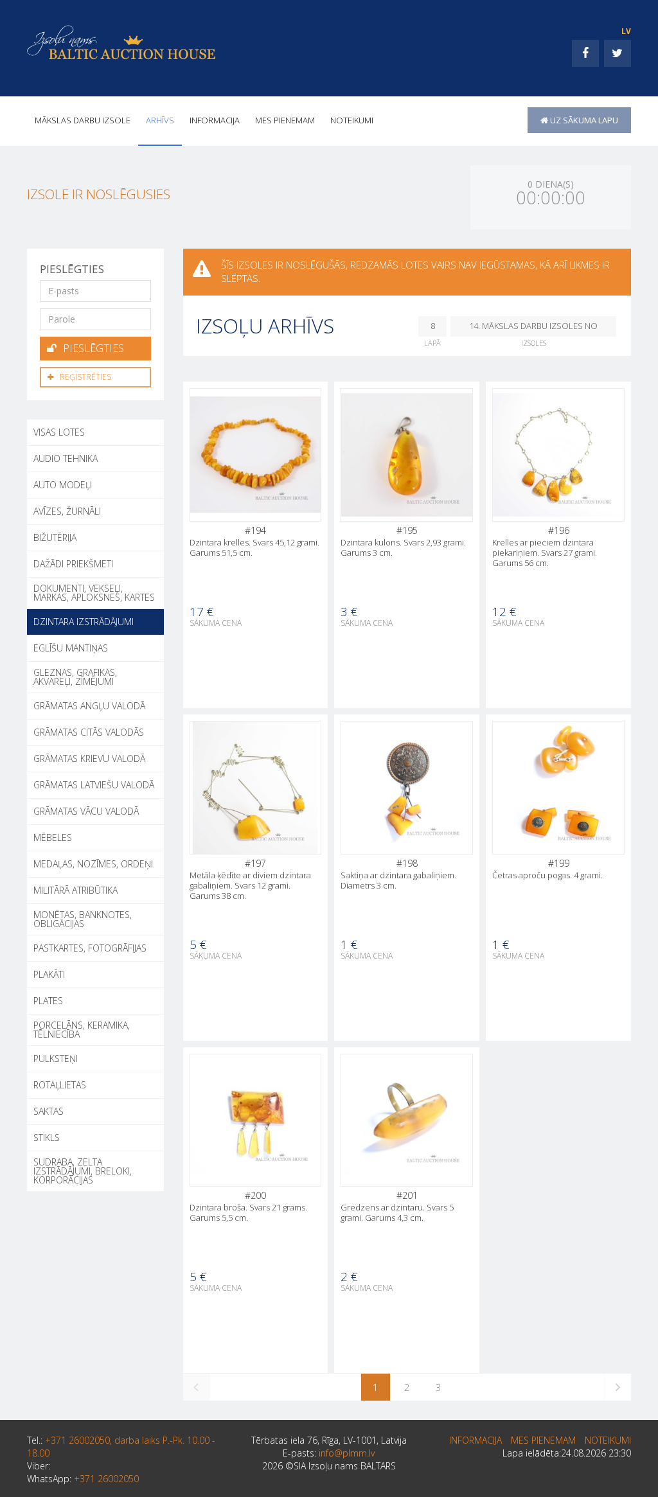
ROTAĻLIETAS (59, 1085)
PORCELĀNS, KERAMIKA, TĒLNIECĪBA (81, 1029)
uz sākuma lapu (583, 120)
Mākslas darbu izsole (82, 120)
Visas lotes (59, 432)
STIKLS (46, 1137)
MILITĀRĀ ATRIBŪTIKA (75, 890)
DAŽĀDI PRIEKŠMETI (73, 564)
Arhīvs (160, 120)
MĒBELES (52, 837)
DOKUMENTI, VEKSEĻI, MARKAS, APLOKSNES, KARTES (94, 592)
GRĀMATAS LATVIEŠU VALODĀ (93, 785)
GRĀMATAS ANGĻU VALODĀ (89, 706)
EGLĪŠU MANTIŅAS (70, 648)
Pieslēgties (93, 348)
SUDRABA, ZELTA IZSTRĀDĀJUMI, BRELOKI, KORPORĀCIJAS (82, 1171)
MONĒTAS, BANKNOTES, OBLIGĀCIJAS (82, 919)
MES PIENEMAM (285, 120)
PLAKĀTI (49, 974)
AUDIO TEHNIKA (65, 458)
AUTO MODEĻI (62, 485)
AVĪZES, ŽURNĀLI (67, 511)
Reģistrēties (85, 376)
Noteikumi (351, 120)
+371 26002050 (106, 1479)
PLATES (48, 1001)
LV (626, 31)
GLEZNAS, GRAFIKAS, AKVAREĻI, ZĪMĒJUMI (75, 676)
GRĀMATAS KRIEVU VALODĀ (89, 758)
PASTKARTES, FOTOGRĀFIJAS (90, 948)
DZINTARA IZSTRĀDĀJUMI (83, 622)
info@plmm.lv (347, 1453)
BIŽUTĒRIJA (54, 537)
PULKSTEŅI (55, 1058)
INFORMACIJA (215, 120)
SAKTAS (48, 1111)
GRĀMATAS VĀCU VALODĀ (86, 811)
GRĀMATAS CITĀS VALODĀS (88, 732)
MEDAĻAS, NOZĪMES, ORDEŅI (93, 864)
